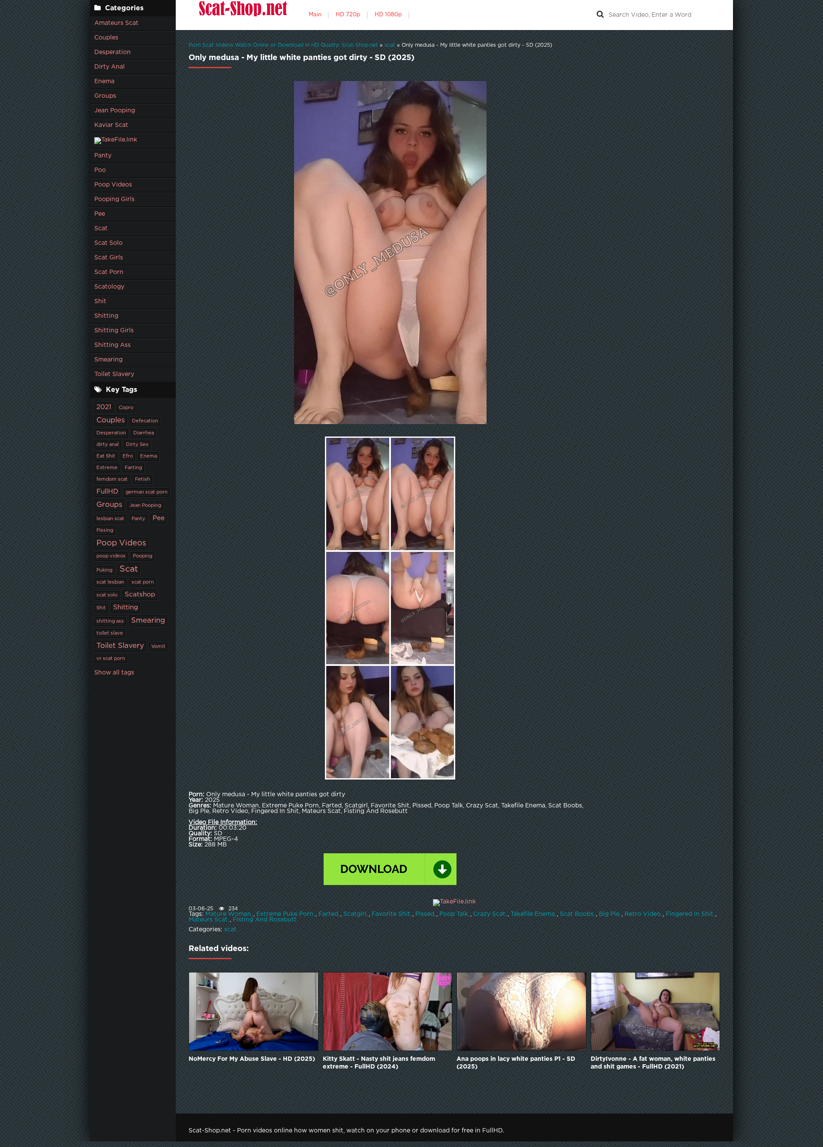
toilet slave (109, 633)
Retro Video (643, 914)
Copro (126, 408)
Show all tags (114, 672)
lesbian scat (110, 519)
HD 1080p (388, 14)
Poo (100, 170)
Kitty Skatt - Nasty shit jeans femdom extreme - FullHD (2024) (379, 1063)
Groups (105, 96)
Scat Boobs (577, 914)
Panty (102, 155)
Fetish (142, 479)
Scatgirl (354, 914)
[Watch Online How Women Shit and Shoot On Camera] (242, 15)
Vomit (158, 646)
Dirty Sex (137, 445)
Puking (104, 570)
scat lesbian (110, 582)
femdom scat (112, 479)
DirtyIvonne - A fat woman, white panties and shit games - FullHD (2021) (653, 1063)
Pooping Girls (114, 199)
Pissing (104, 530)
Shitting (106, 316)
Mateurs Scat (208, 919)
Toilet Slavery (114, 374)
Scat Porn (108, 272)
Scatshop (140, 594)
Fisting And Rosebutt (265, 919)
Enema (104, 81)
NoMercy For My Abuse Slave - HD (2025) (252, 1059)
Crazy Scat (489, 914)
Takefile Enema (533, 914)
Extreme (106, 468)
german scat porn (147, 492)
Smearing (108, 359)
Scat (101, 228)
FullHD (107, 491)
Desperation (112, 52)
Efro (128, 456)
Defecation (145, 421)
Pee (99, 214)
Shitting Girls (114, 330)
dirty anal (107, 445)
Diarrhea (143, 433)
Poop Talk (453, 914)
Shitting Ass (112, 345)
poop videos (111, 556)
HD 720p (348, 14)
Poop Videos (113, 184)
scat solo (106, 595)
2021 (103, 407)
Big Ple (609, 914)
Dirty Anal (109, 66)
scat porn (143, 582)
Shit (100, 301)
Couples (106, 37)
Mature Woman (228, 914)
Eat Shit (105, 456)
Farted (328, 914)
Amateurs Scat (116, 23)
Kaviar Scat (111, 125)
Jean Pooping (114, 110)
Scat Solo (108, 243)
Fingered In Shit (689, 914)
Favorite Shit (391, 914)
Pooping (142, 556)
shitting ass (110, 621)
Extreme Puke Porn (284, 914)
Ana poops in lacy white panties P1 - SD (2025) (516, 1063)
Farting (133, 468)
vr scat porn (110, 658)
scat (230, 929)
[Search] (600, 15)
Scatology (109, 286)
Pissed (424, 914)
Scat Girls (108, 257)
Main (315, 14)
